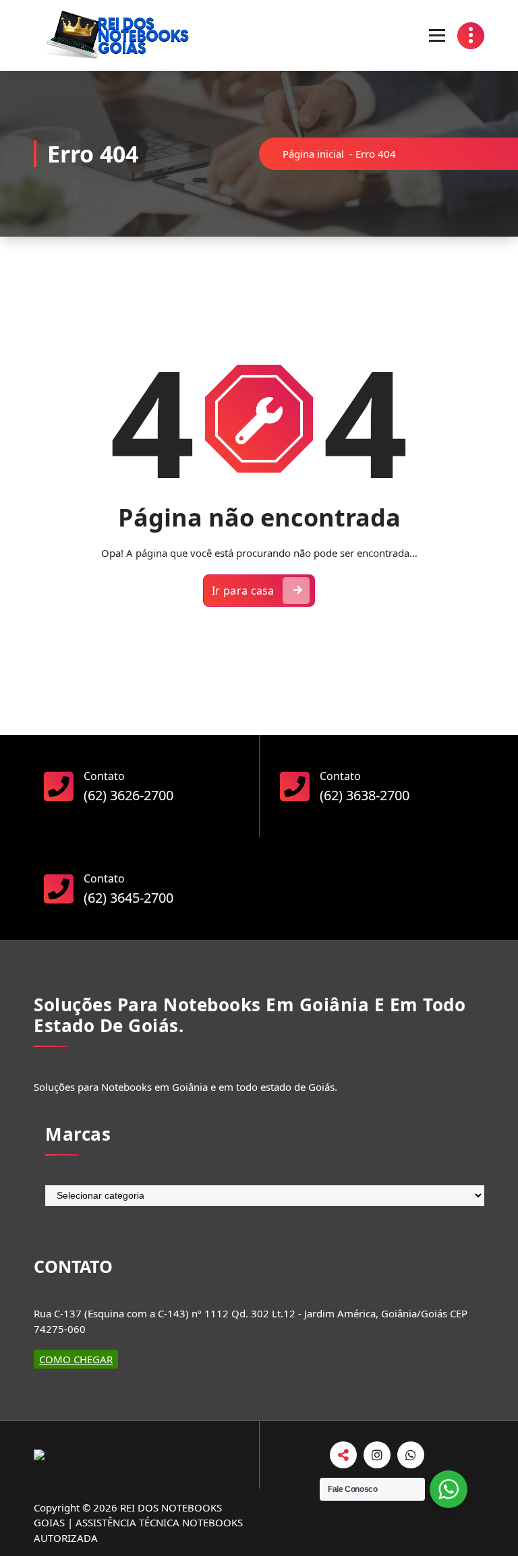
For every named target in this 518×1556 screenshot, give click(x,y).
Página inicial (313, 153)
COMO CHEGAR (76, 1359)
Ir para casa (243, 590)
